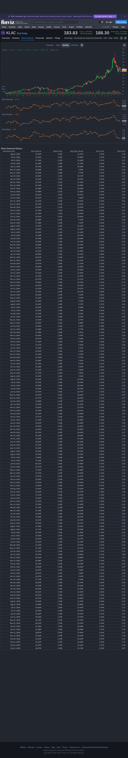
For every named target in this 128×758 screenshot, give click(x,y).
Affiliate (23, 747)
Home (4, 27)
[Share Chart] (124, 45)
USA (105, 38)
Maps (20, 27)
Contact (47, 747)
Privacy (65, 747)
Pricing (115, 27)
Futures (57, 27)
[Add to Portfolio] (125, 38)
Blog (53, 747)
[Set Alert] (121, 38)
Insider (49, 27)
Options (49, 38)
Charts (26, 27)
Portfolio (79, 27)
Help (123, 27)
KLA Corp (22, 33)
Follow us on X (74, 747)
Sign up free (121, 22)
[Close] (125, 16)
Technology (68, 38)
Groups (41, 27)
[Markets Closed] (102, 27)
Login (110, 22)
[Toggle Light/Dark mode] (101, 22)
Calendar (88, 27)
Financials (39, 38)
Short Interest (27, 38)
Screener (12, 27)
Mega (110, 38)
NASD (116, 38)
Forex (64, 27)
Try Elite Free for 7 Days (103, 16)
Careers (39, 747)
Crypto (71, 27)
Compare (16, 38)
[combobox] (54, 22)
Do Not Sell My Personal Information (95, 747)
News (34, 27)
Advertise (31, 747)
